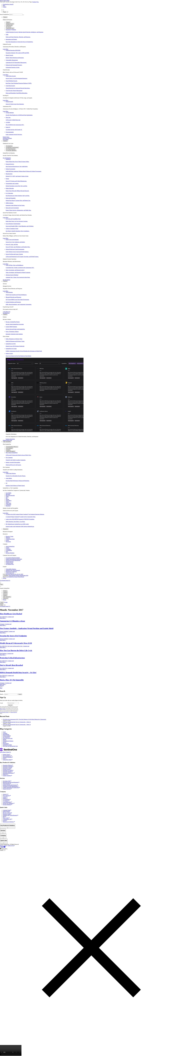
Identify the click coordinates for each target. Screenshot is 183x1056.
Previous (2, 685)
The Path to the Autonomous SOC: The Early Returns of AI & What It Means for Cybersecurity (24, 719)
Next (1, 688)
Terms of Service (14, 712)
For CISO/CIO (6, 737)
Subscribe (10, 705)
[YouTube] (4, 847)
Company (5, 733)
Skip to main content (4, 0)
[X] (0, 847)
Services (5, 281)
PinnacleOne (6, 743)
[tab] (8, 22)
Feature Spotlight (7, 735)
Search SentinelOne (4, 14)
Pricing (4, 578)
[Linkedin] (2, 847)
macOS (4, 742)
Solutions (5, 140)
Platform (5, 17)
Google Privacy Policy (4, 712)
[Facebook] (3, 847)
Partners (5, 314)
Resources (5, 529)
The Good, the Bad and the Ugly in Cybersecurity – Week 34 (17, 722)
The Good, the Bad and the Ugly (10, 746)
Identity (4, 739)
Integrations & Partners (8, 741)
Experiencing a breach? (8, 4)
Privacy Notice (3, 708)
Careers (4, 7)
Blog (4, 5)
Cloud (4, 732)
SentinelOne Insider (7, 744)
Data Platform (6, 734)
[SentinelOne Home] (8, 750)
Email (4, 703)
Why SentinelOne (7, 441)
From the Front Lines (7, 738)
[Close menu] (0, 583)
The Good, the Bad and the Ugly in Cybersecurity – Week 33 (17, 724)
